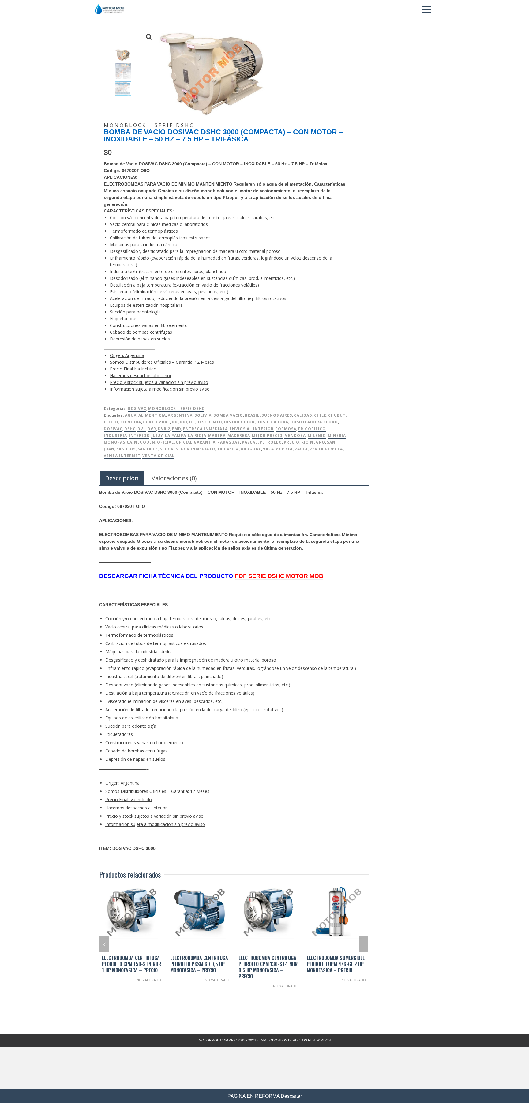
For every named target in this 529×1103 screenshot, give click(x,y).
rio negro (313, 442)
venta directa (326, 449)
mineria (337, 435)
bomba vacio (228, 415)
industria (115, 435)
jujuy (157, 435)
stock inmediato (195, 449)
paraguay (228, 442)
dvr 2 (164, 428)
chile (320, 415)
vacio (301, 449)
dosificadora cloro (314, 422)
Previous (104, 944)
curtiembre (156, 422)
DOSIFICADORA (272, 422)
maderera (238, 435)
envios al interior (252, 428)
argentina (180, 415)
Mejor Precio (267, 435)
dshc (130, 428)
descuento (209, 422)
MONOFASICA (118, 442)
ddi (183, 422)
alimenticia (152, 415)
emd (176, 428)
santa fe (147, 449)
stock (166, 449)
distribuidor (239, 422)
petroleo (271, 442)
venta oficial (158, 455)
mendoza (295, 435)
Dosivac (137, 408)
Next (363, 944)
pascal (250, 442)
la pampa (175, 435)
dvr (152, 428)
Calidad (303, 415)
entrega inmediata (205, 428)
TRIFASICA (228, 449)
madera (217, 435)
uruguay (251, 449)
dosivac (113, 428)
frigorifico (312, 428)
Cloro (111, 422)
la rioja (197, 435)
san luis (126, 449)
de (192, 422)
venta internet (122, 455)
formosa (286, 428)
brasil (252, 415)
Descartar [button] (291, 1096)
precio (291, 442)
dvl (141, 428)
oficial (165, 442)
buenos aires (276, 415)
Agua (131, 415)
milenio (317, 435)
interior (139, 435)
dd (175, 422)
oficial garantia (196, 442)
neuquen (144, 442)
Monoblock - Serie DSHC (176, 408)
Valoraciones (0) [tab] (174, 478)
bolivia (203, 415)
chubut (337, 415)
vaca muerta (278, 449)
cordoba (130, 422)
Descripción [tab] (122, 478)
